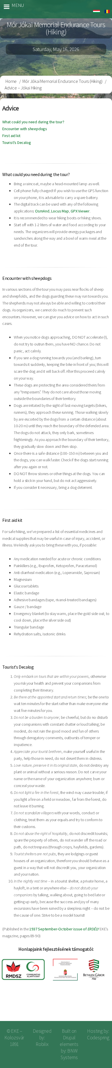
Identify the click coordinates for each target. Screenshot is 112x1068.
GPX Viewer (80, 211)
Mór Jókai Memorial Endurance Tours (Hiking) (62, 81)
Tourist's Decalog (16, 142)
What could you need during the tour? (33, 121)
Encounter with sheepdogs (24, 128)
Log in (98, 1007)
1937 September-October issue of (64, 929)
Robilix (42, 1044)
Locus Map (60, 211)
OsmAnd (42, 211)
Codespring (98, 1037)
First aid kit (11, 135)
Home (11, 81)
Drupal (69, 1037)
